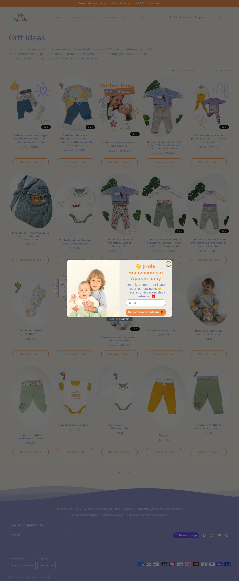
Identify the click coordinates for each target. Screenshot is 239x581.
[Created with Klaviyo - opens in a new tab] (119, 319)
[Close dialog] (168, 264)
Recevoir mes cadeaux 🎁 (146, 312)
